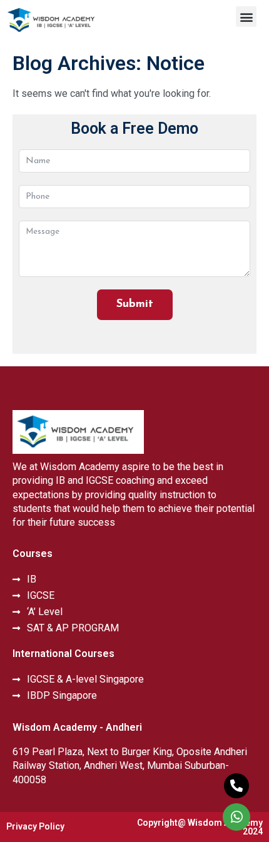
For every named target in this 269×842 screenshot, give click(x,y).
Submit (134, 304)
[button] (246, 16)
